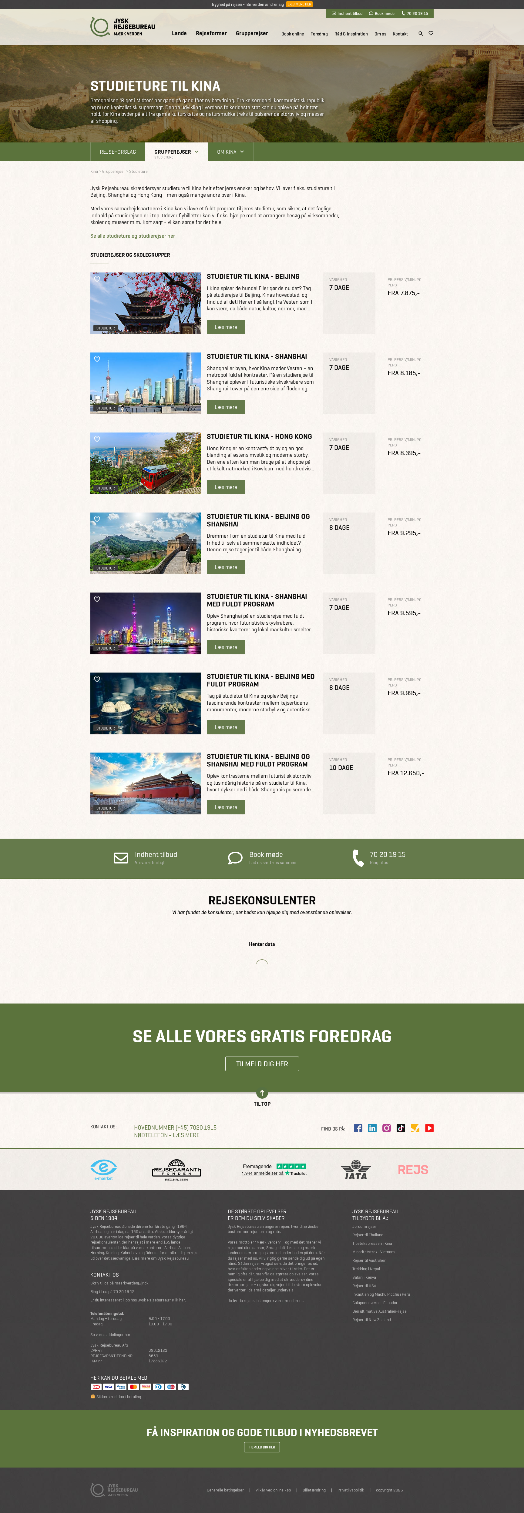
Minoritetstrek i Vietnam (373, 1251)
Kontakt (400, 34)
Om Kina (227, 151)
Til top (262, 1103)
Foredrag (319, 34)
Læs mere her (299, 4)
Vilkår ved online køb (273, 1490)
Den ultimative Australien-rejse (379, 1311)
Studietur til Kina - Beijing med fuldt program (261, 680)
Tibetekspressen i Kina (372, 1243)
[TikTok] (401, 1128)
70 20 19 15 (417, 13)
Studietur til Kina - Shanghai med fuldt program (257, 600)
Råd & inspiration (351, 34)
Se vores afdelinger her (110, 1334)
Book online (292, 34)
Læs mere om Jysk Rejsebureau (160, 1258)
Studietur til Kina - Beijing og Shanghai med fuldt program (258, 760)
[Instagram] (386, 1128)
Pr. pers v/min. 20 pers (405, 282)
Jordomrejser (364, 1226)
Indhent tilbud (350, 13)
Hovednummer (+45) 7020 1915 (175, 1127)
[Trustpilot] (415, 1128)
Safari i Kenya (364, 1277)
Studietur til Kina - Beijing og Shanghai (258, 520)
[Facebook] (358, 1128)
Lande (179, 33)
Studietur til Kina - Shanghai (257, 356)
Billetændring (314, 1490)
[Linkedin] (372, 1128)
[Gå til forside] (122, 27)
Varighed (338, 279)
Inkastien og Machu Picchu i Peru (381, 1294)
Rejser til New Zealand (371, 1319)
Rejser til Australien (369, 1260)
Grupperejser (252, 33)
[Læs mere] (145, 303)
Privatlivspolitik (351, 1490)
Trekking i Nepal (366, 1268)
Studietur (105, 328)
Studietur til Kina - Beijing (253, 276)
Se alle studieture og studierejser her (132, 235)
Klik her (178, 1300)
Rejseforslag (118, 151)
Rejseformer (211, 33)
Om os (380, 34)
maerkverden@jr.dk (132, 1283)
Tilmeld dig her (262, 1063)
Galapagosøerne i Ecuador (375, 1302)
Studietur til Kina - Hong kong (259, 436)
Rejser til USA (364, 1285)
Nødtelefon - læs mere (167, 1135)
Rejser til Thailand (367, 1234)
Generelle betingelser (225, 1490)
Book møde (385, 13)
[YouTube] (429, 1128)
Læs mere (226, 326)
